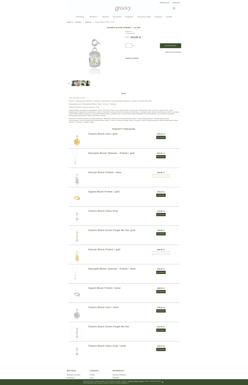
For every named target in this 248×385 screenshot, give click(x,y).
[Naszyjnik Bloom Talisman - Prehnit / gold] (78, 159)
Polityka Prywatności (119, 374)
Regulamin (116, 377)
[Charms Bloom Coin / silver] (78, 313)
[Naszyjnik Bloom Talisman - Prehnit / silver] (78, 275)
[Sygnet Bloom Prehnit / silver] (78, 294)
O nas (92, 377)
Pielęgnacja (70, 377)
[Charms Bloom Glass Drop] (78, 217)
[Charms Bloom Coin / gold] (78, 140)
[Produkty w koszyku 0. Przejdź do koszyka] (179, 9)
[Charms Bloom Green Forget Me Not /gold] (78, 236)
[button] (132, 58)
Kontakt (92, 374)
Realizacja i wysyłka (73, 374)
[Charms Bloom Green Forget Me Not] (78, 333)
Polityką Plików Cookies (136, 381)
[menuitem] (83, 16)
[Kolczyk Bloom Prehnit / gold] (78, 256)
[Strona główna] (120, 8)
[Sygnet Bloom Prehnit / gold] (78, 198)
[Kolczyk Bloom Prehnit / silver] (78, 179)
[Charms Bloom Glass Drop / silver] (78, 352)
